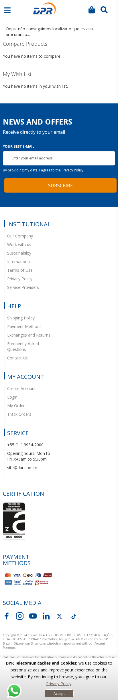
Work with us (19, 244)
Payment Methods (24, 326)
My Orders (17, 405)
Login (12, 397)
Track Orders (19, 414)
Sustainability (19, 253)
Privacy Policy (58, 683)
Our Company (20, 236)
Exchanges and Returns (28, 335)
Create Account (21, 388)
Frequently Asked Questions (23, 346)
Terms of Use (20, 270)
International (19, 261)
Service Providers (23, 287)
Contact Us (17, 358)
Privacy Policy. (73, 170)
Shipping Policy (21, 318)
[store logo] (44, 8)
